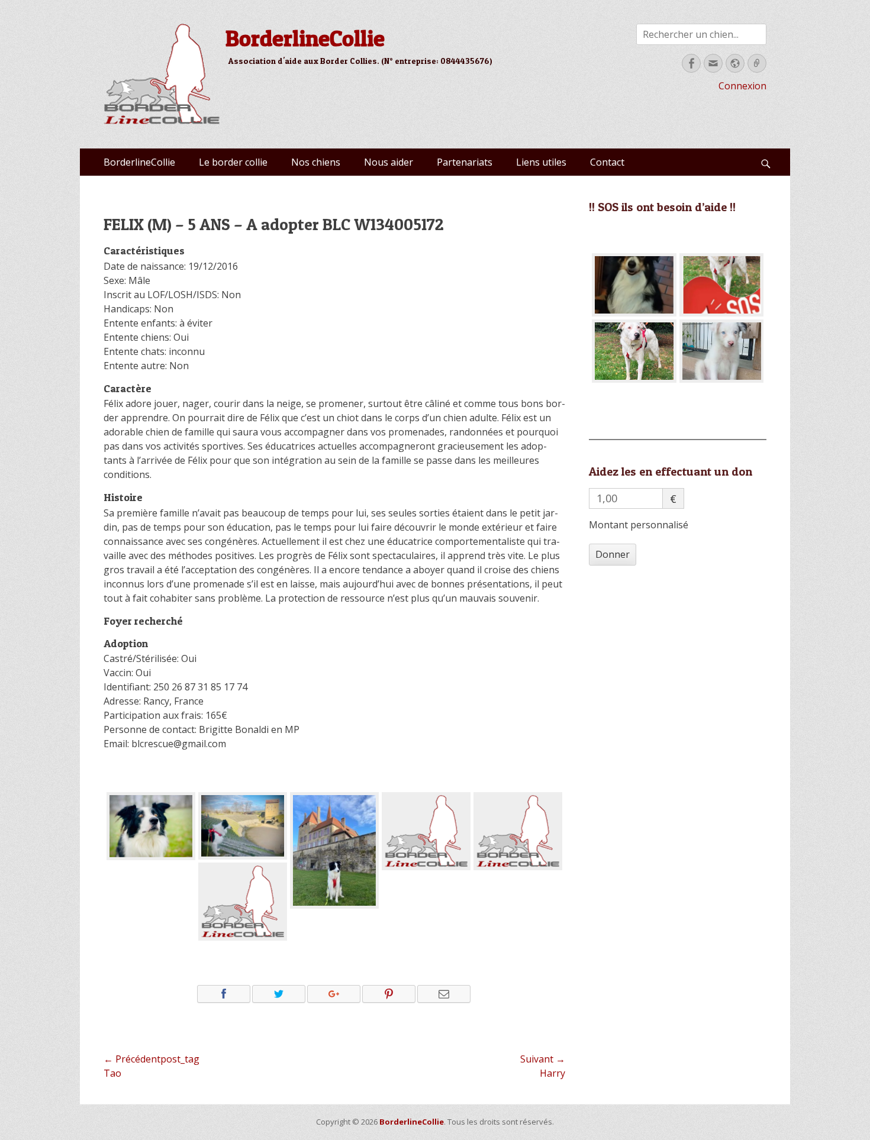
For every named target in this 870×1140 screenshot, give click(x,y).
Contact (607, 162)
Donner (612, 554)
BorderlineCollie (305, 37)
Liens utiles (541, 162)
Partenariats (464, 162)
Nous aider (388, 162)
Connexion (742, 85)
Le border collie (233, 162)
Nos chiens (315, 162)
